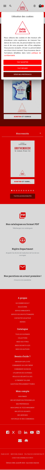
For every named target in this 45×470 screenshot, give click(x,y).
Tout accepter (22, 62)
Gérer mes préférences (22, 74)
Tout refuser (22, 68)
